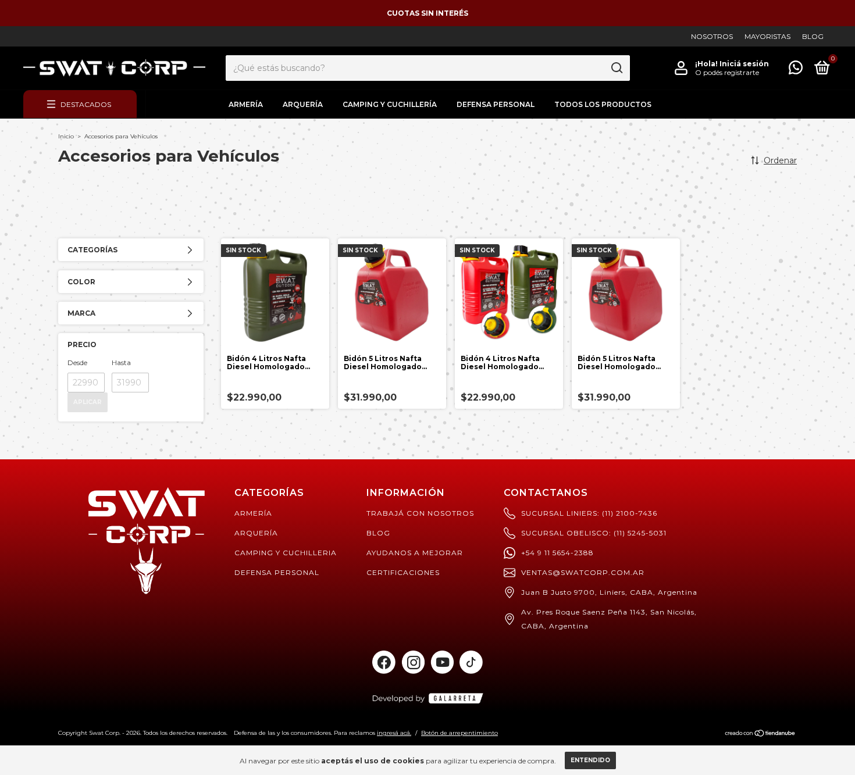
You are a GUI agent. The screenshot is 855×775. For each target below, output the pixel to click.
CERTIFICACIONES (403, 572)
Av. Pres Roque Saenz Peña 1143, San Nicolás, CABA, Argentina (609, 619)
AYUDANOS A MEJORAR (414, 552)
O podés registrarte (727, 72)
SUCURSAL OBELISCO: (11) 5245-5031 (594, 532)
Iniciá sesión (744, 63)
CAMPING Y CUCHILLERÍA (390, 104)
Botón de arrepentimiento (459, 733)
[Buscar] (616, 68)
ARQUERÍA (303, 104)
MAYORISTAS (767, 36)
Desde (77, 362)
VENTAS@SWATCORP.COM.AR (582, 572)
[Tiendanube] (760, 734)
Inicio (66, 136)
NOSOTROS (712, 36)
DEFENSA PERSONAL (496, 104)
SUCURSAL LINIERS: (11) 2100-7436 (589, 513)
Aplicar (87, 402)
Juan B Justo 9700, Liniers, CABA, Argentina (609, 592)
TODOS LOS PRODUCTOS (602, 104)
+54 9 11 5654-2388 (557, 552)
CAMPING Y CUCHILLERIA (285, 552)
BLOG (813, 36)
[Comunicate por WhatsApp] (795, 70)
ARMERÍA (246, 104)
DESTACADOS (85, 104)
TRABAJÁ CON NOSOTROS (420, 513)
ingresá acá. (394, 733)
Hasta (121, 362)
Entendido (590, 760)
